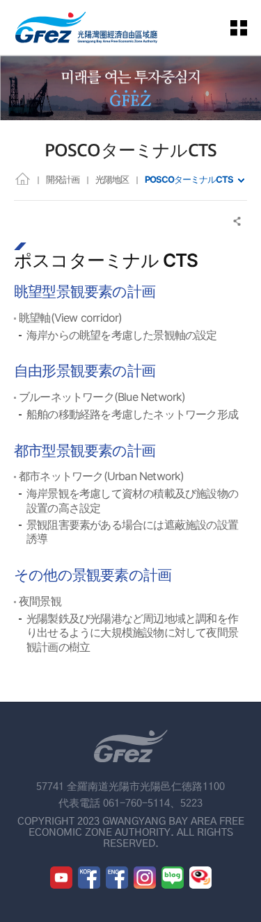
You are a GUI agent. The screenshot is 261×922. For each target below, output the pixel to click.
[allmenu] (247, 27)
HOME (22, 178)
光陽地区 (112, 179)
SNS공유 (237, 221)
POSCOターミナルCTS (189, 179)
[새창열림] (61, 877)
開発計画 (62, 179)
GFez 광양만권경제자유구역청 (86, 27)
